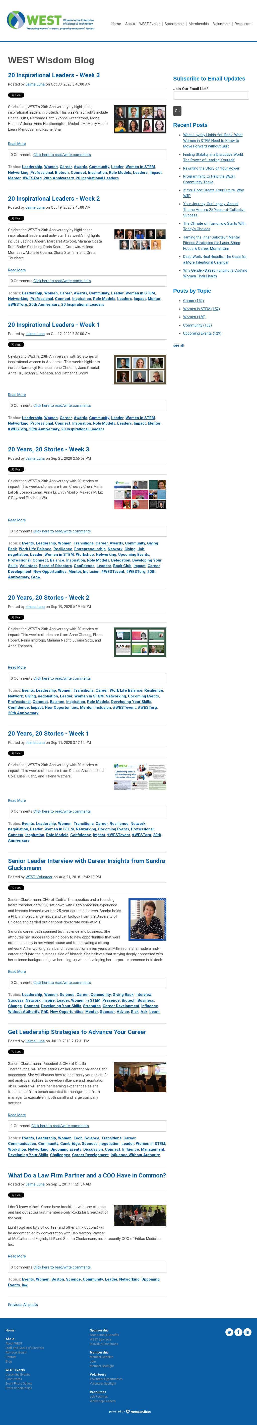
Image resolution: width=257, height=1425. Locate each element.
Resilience (62, 549)
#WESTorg (32, 178)
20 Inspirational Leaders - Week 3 (54, 75)
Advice (123, 1011)
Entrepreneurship (90, 549)
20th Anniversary (59, 178)
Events (28, 543)
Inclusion (91, 571)
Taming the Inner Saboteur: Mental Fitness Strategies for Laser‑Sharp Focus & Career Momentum (211, 243)
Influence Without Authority (135, 1155)
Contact (11, 1357)
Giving (130, 549)
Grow (35, 577)
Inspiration (97, 172)
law (25, 1285)
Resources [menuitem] (243, 24)
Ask (144, 1011)
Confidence (84, 566)
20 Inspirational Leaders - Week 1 (54, 324)
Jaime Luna (35, 84)
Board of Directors (55, 566)
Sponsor (107, 1011)
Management (152, 1149)
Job (141, 549)
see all (178, 345)
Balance (57, 560)
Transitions (84, 543)
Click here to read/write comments (62, 154)
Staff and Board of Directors (25, 1348)
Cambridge (70, 1143)
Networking (18, 172)
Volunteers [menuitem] (221, 24)
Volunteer (28, 566)
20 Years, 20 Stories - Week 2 (48, 597)
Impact (156, 172)
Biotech (62, 172)
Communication (22, 1143)
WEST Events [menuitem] (149, 24)
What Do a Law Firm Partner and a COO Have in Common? (87, 1175)
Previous (15, 1304)
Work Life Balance (35, 549)
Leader (117, 167)
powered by (117, 1411)
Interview (143, 994)
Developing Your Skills (131, 701)
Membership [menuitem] (199, 24)
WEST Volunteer (39, 877)
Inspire (48, 1000)
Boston (57, 1279)
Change (15, 1006)
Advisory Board (16, 1352)
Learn (154, 1011)
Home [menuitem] (116, 24)
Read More (17, 143)
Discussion (93, 1149)
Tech (78, 1138)
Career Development (121, 1006)
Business (146, 1000)
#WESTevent (112, 571)
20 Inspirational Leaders (97, 178)
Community (99, 167)
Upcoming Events (133, 554)
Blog (9, 1361)
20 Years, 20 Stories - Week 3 (48, 449)
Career (66, 167)
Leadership (32, 167)
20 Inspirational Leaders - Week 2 (54, 198)
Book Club (122, 566)
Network (115, 549)
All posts (30, 1304)
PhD (44, 1011)
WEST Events (15, 1370)
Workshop (85, 554)
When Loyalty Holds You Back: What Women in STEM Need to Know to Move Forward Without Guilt (213, 140)
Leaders (140, 172)
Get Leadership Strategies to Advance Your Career (77, 1032)
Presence (111, 1000)
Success (16, 1000)
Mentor (14, 178)
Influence (130, 1149)
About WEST (14, 1343)
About (10, 1339)
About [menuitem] (130, 24)
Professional (41, 172)
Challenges (60, 1155)
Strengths (92, 1006)
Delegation (120, 560)
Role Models (120, 172)
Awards (80, 167)
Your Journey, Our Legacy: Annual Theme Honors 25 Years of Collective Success (214, 209)
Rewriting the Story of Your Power (211, 168)
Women (51, 167)
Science (67, 994)
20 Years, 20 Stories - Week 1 (48, 733)
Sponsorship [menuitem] (174, 24)
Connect (78, 172)
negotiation (18, 554)
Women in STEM (140, 167)
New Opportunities (50, 571)
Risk (135, 1011)
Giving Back (123, 994)
